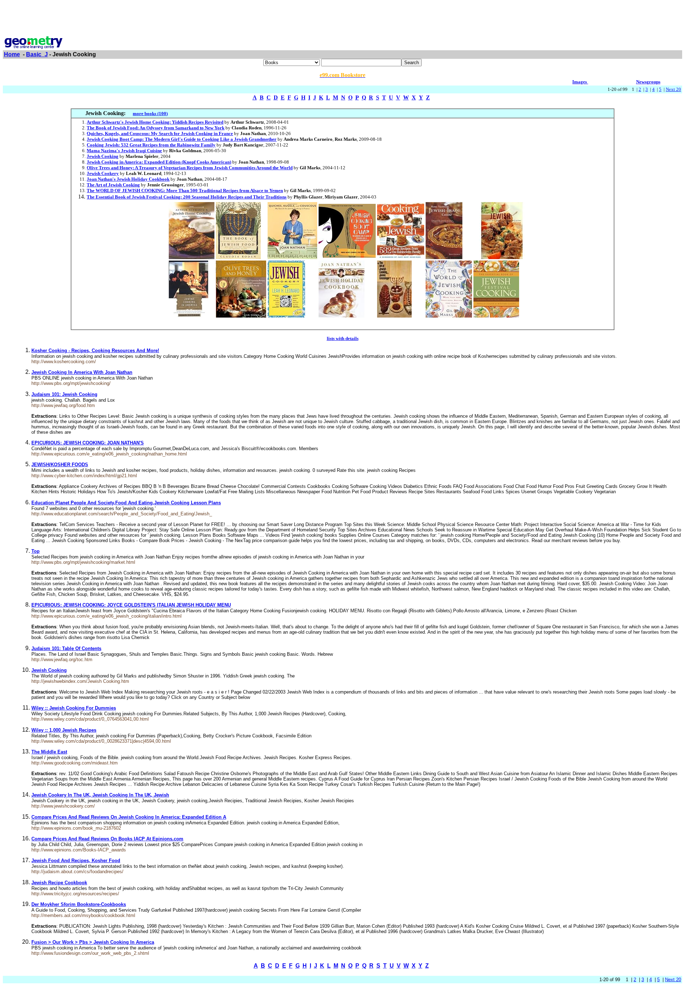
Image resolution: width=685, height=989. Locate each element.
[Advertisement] (342, 19)
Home (12, 54)
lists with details (343, 338)
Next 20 (673, 89)
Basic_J (37, 54)
